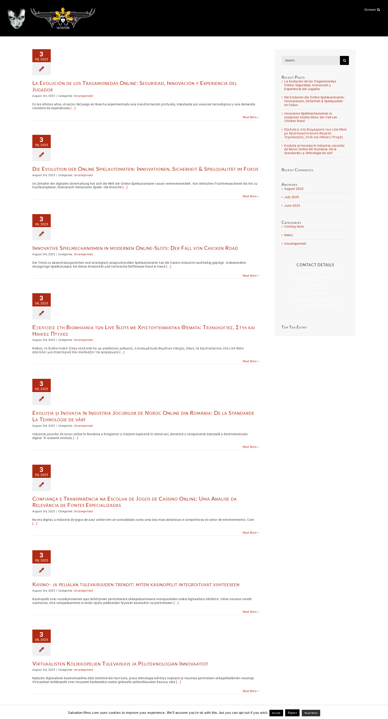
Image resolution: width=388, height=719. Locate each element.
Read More (250, 117)
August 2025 (294, 189)
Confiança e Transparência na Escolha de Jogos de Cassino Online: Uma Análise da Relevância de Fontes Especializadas (134, 501)
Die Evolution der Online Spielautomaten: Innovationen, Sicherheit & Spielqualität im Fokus (145, 168)
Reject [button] (292, 713)
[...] (73, 108)
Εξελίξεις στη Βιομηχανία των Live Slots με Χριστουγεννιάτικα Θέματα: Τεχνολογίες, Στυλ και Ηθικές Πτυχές (143, 330)
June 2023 (292, 205)
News (288, 235)
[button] (378, 9)
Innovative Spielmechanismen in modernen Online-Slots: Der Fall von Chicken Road (135, 247)
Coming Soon (294, 226)
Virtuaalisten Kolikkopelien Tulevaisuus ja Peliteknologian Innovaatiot (120, 663)
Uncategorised (83, 96)
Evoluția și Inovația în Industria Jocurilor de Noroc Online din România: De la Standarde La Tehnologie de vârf (143, 415)
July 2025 (291, 197)
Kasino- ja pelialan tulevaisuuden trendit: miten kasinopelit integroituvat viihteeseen (136, 584)
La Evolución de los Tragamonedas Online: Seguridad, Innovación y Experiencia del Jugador (134, 86)
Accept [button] (276, 713)
